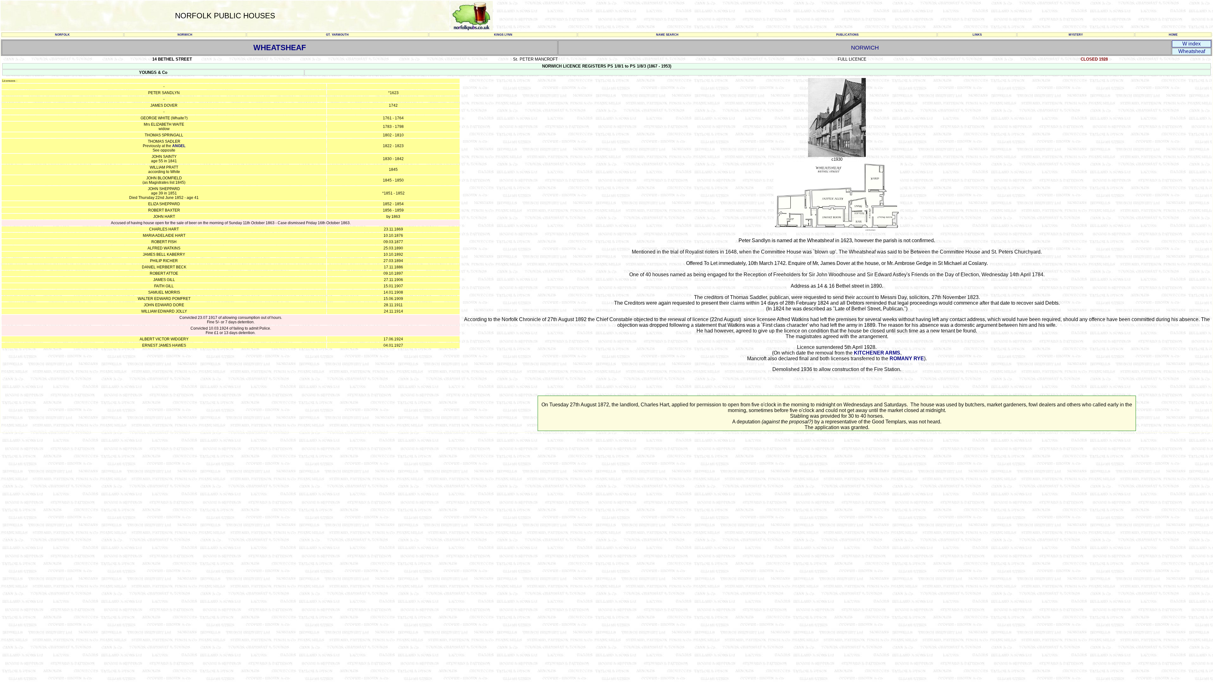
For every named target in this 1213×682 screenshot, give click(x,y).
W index (1191, 43)
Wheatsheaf (1191, 51)
